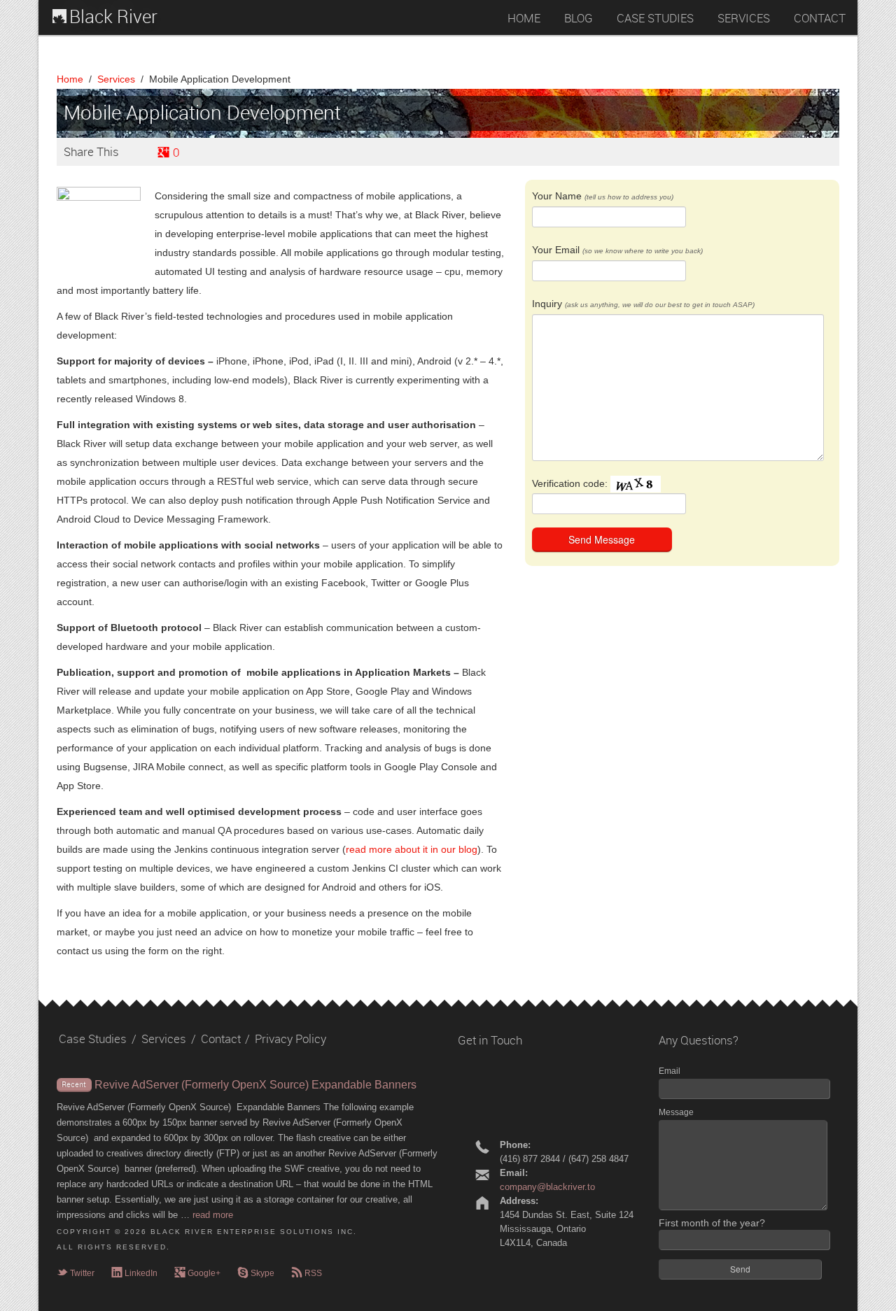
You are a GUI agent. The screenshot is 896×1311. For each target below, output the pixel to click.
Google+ (197, 1273)
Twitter (75, 1273)
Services (116, 79)
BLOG (578, 18)
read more (212, 1215)
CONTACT (820, 18)
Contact (221, 1039)
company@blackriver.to (547, 1187)
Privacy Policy (290, 1039)
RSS (306, 1273)
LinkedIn (134, 1273)
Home (70, 79)
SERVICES (744, 18)
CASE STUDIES (655, 18)
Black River (113, 17)
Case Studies (93, 1039)
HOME (523, 18)
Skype (255, 1273)
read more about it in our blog (411, 849)
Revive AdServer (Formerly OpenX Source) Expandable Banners (255, 1085)
